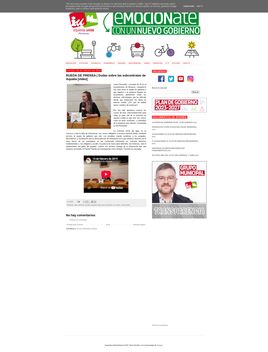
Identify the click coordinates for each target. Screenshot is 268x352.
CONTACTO (186, 63)
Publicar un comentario (78, 220)
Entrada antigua (139, 225)
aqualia (87, 205)
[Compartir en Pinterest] (95, 201)
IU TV (167, 63)
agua (76, 205)
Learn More (188, 6)
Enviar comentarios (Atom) (87, 229)
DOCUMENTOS (95, 63)
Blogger (160, 345)
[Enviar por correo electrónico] (84, 201)
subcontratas (125, 205)
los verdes (116, 205)
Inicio (108, 225)
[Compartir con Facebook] (92, 201)
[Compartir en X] (89, 201)
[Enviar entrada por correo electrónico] (78, 201)
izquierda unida (96, 205)
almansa (81, 205)
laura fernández (107, 205)
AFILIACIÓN (176, 63)
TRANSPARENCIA (109, 63)
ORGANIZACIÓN (71, 63)
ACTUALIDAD (83, 63)
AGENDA (147, 63)
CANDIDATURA (158, 63)
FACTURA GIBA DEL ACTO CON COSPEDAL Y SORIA (175, 155)
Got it (200, 6)
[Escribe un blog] (87, 201)
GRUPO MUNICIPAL (135, 63)
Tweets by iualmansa (160, 325)
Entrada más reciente (75, 225)
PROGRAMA (122, 63)
